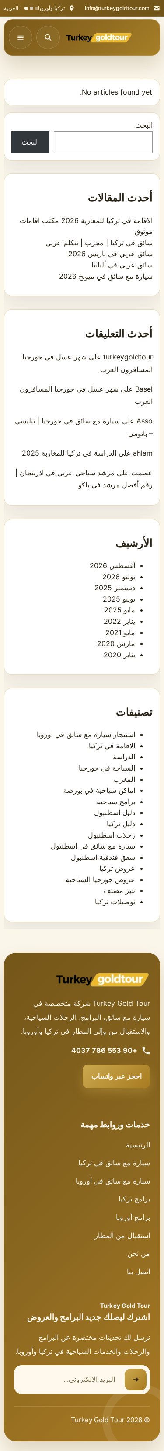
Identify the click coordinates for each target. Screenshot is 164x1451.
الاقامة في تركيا (112, 745)
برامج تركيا (134, 1198)
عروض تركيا (117, 868)
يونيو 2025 (119, 599)
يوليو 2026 (118, 576)
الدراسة (124, 756)
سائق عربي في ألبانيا (122, 264)
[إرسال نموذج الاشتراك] (136, 1379)
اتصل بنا (138, 1271)
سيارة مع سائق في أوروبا (113, 1181)
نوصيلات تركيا (115, 901)
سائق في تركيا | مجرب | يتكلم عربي (99, 242)
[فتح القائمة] (20, 37)
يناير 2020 (119, 654)
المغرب (124, 779)
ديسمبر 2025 (114, 587)
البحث (144, 125)
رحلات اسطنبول (111, 835)
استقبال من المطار (122, 1235)
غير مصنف (119, 890)
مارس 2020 (116, 643)
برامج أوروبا (133, 1217)
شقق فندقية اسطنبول (103, 857)
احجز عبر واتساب (116, 1076)
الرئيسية (138, 1144)
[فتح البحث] (48, 37)
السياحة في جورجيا (107, 768)
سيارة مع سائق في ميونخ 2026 (106, 276)
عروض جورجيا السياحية (100, 879)
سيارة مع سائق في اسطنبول (93, 846)
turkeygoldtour (128, 356)
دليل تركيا (121, 823)
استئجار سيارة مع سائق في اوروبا (86, 734)
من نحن (138, 1253)
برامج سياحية (116, 801)
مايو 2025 (119, 609)
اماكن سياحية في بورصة (99, 790)
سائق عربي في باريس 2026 (110, 253)
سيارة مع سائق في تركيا (114, 1162)
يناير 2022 (119, 621)
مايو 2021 (120, 632)
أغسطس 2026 (112, 565)
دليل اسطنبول (114, 812)
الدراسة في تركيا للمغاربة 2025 (69, 453)
